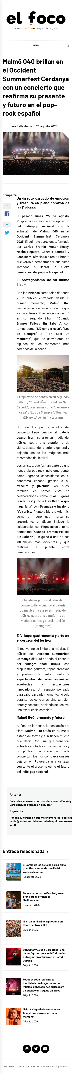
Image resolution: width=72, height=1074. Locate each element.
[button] (36, 45)
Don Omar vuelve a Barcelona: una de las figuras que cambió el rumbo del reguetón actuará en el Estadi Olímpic (44, 955)
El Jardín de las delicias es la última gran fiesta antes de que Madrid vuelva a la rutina (44, 868)
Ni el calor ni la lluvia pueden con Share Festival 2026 (43, 923)
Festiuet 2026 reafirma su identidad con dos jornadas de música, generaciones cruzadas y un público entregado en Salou (43, 985)
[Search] (67, 45)
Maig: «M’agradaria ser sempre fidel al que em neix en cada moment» (41, 1013)
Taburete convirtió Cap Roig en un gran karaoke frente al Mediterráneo (43, 896)
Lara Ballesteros (21, 126)
